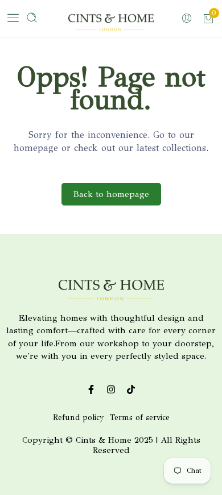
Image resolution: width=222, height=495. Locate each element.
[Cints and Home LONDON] (111, 24)
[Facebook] (91, 390)
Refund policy (78, 417)
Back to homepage (111, 194)
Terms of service (140, 417)
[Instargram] (111, 390)
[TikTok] (131, 390)
